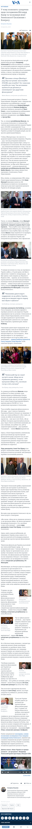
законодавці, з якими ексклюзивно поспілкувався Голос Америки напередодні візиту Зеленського (14, 736)
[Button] (23, 30)
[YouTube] (13, 827)
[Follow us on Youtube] (9, 818)
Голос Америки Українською (12, 761)
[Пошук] (27, 827)
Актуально (4, 6)
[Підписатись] (27, 818)
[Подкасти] (24, 818)
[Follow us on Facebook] (2, 818)
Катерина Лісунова (6, 24)
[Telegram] (20, 827)
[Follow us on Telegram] (16, 818)
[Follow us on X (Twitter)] (6, 818)
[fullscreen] (29, 772)
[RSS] (20, 818)
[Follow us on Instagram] (13, 818)
